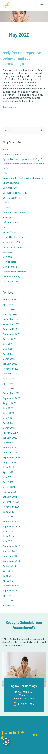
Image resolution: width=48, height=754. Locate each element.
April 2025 (8, 354)
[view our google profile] (6, 733)
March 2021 (9, 487)
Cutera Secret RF (12, 198)
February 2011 (10, 605)
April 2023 (8, 423)
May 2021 (7, 477)
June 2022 (8, 467)
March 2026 (9, 309)
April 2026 (8, 304)
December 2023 (11, 393)
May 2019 (7, 541)
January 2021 (10, 497)
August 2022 (9, 462)
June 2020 (8, 511)
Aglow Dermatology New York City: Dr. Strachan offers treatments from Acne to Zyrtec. (23, 163)
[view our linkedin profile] (14, 733)
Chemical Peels (11, 183)
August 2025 (9, 339)
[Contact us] (33, 735)
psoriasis (7, 252)
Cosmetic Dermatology (15, 193)
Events (6, 202)
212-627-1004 (26, 704)
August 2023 (9, 403)
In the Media (9, 232)
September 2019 (11, 526)
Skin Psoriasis (10, 267)
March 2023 (9, 428)
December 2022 (11, 442)
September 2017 (11, 546)
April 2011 (8, 595)
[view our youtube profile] (10, 733)
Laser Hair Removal (13, 237)
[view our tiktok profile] (2, 737)
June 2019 (8, 536)
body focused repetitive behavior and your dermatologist (22, 58)
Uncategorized (10, 281)
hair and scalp (10, 222)
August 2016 (9, 566)
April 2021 (8, 482)
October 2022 (10, 452)
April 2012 (8, 581)
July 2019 (8, 531)
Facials (6, 207)
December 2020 (11, 502)
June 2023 (8, 413)
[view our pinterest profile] (22, 733)
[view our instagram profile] (18, 733)
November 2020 (11, 507)
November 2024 (11, 369)
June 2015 (8, 576)
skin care (7, 257)
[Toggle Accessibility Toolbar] (6, 741)
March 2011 (9, 600)
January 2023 (10, 438)
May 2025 (8, 349)
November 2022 (11, 447)
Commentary (10, 188)
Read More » (9, 107)
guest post (8, 217)
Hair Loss (8, 227)
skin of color (9, 262)
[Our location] (37, 735)
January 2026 (10, 314)
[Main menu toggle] (41, 5)
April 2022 (8, 472)
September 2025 (11, 334)
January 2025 (10, 364)
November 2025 (11, 324)
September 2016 (11, 561)
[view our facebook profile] (2, 733)
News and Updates (13, 247)
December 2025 (11, 319)
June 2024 (8, 378)
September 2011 (11, 590)
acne (5, 149)
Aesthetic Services (12, 154)
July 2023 (8, 408)
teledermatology (11, 276)
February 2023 (10, 433)
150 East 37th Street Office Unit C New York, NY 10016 (24, 695)
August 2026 (9, 299)
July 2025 (8, 344)
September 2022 (11, 457)
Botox (6, 173)
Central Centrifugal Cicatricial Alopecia (23, 178)
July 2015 (8, 571)
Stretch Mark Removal (15, 271)
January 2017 (10, 551)
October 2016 (10, 556)
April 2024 (8, 383)
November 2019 (11, 521)
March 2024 (9, 388)
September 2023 (11, 398)
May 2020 (8, 516)
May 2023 (8, 418)
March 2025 (9, 359)
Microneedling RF (12, 242)
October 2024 (10, 373)
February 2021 (10, 492)
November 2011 (11, 585)
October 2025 (10, 329)
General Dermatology (14, 212)
